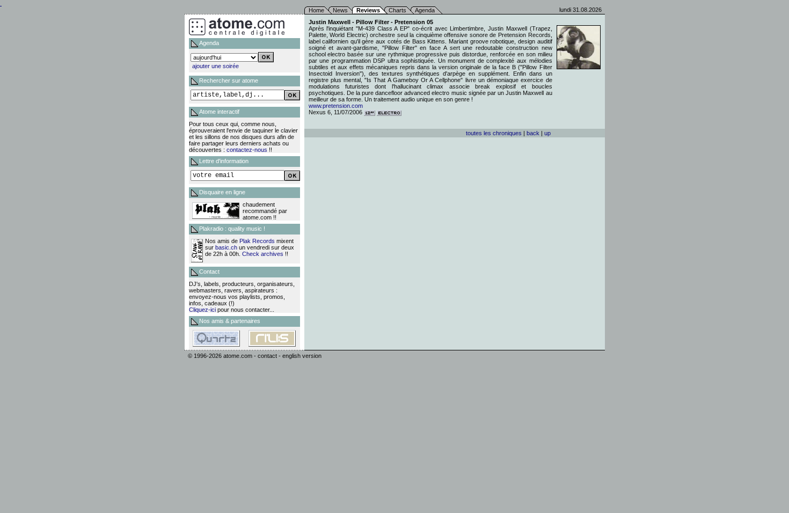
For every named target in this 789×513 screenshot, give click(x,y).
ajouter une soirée (215, 66)
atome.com (237, 356)
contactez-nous (247, 149)
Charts (397, 10)
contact (267, 356)
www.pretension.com (336, 105)
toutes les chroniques (494, 133)
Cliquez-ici (202, 309)
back (533, 133)
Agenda (425, 10)
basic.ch (226, 247)
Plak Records (257, 241)
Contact (209, 271)
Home (316, 10)
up (547, 133)
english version (302, 356)
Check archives (262, 254)
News (340, 10)
